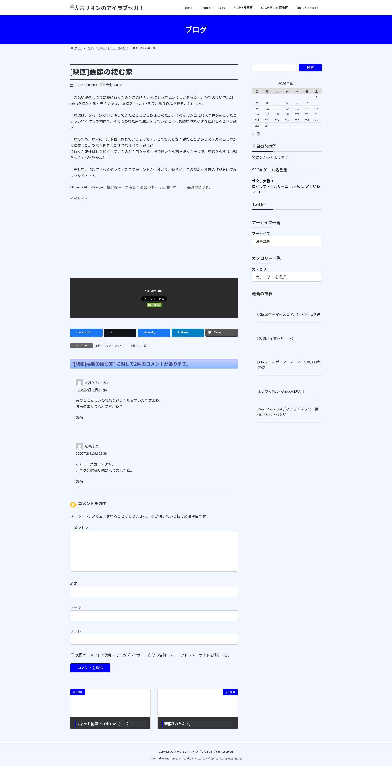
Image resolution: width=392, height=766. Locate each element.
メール (75, 607)
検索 (310, 67)
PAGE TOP (378, 738)
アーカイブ (261, 233)
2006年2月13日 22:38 (91, 453)
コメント (79, 528)
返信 (79, 418)
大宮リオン (92, 382)
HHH (88, 446)
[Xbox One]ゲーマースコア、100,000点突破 (288, 365)
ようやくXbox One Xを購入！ (281, 391)
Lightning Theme (195, 758)
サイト (75, 631)
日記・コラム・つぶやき (110, 345)
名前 (73, 583)
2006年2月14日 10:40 (91, 390)
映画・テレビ (138, 345)
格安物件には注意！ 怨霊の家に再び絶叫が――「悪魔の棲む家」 (160, 187)
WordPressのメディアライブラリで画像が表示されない (287, 411)
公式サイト (79, 198)
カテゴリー (261, 269)
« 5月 (256, 134)
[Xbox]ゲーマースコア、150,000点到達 (288, 314)
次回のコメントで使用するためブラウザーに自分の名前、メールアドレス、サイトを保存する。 (153, 655)
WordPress (171, 758)
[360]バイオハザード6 (275, 338)
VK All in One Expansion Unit (225, 758)
